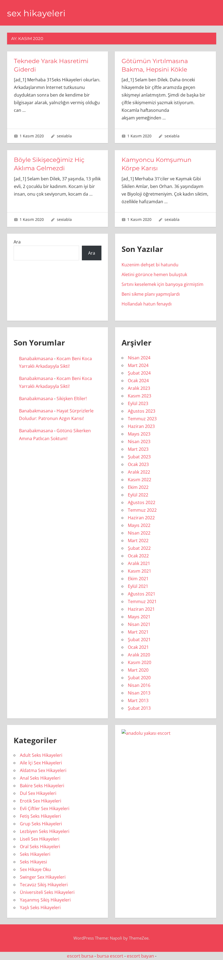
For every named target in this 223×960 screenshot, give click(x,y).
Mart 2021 (138, 632)
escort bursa (80, 956)
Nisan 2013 (139, 693)
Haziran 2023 (141, 426)
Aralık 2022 (139, 472)
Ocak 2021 (138, 647)
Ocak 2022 (138, 556)
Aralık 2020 (139, 655)
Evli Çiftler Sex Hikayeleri (44, 808)
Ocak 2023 (138, 464)
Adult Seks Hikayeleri (41, 755)
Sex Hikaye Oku (35, 869)
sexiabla (64, 135)
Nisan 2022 (139, 533)
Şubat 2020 (139, 678)
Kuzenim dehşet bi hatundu (150, 265)
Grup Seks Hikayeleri (41, 824)
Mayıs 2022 (139, 525)
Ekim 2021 (138, 579)
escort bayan (140, 956)
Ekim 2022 (138, 487)
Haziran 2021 (141, 609)
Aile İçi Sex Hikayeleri (41, 763)
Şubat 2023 (139, 457)
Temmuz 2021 (142, 601)
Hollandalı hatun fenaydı (147, 304)
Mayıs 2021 (139, 617)
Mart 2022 (138, 541)
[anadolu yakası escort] (146, 733)
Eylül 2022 (138, 495)
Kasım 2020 (139, 662)
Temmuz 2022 (142, 510)
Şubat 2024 (139, 373)
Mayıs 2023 (139, 434)
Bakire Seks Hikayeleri (42, 786)
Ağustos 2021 (141, 594)
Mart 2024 (138, 365)
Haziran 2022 (141, 518)
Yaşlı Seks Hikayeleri (40, 907)
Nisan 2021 (139, 624)
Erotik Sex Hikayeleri (40, 801)
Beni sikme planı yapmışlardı (151, 294)
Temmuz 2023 (142, 419)
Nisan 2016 (139, 685)
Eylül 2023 (138, 403)
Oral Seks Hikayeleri (40, 847)
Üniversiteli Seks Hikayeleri (47, 892)
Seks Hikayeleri (35, 854)
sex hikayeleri (36, 13)
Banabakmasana (36, 359)
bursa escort (110, 956)
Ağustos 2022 (141, 502)
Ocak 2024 (138, 381)
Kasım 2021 (139, 571)
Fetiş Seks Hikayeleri (40, 816)
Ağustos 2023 (141, 411)
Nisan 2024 (139, 358)
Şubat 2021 (139, 640)
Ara (17, 242)
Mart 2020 (138, 670)
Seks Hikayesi (33, 862)
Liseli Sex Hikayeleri (39, 839)
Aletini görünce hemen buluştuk (154, 274)
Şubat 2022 (139, 548)
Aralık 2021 (139, 563)
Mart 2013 (138, 700)
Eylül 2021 (138, 586)
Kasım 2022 (139, 480)
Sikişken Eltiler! (72, 399)
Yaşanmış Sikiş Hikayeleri (45, 900)
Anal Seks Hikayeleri (40, 778)
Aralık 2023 (139, 388)
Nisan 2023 (139, 441)
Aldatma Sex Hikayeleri (43, 770)
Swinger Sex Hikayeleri (43, 877)
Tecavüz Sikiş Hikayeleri (44, 885)
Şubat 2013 (139, 708)
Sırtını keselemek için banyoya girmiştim (162, 284)
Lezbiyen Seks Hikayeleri (44, 831)
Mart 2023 (138, 449)
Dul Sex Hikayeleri (38, 793)
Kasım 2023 (139, 396)
